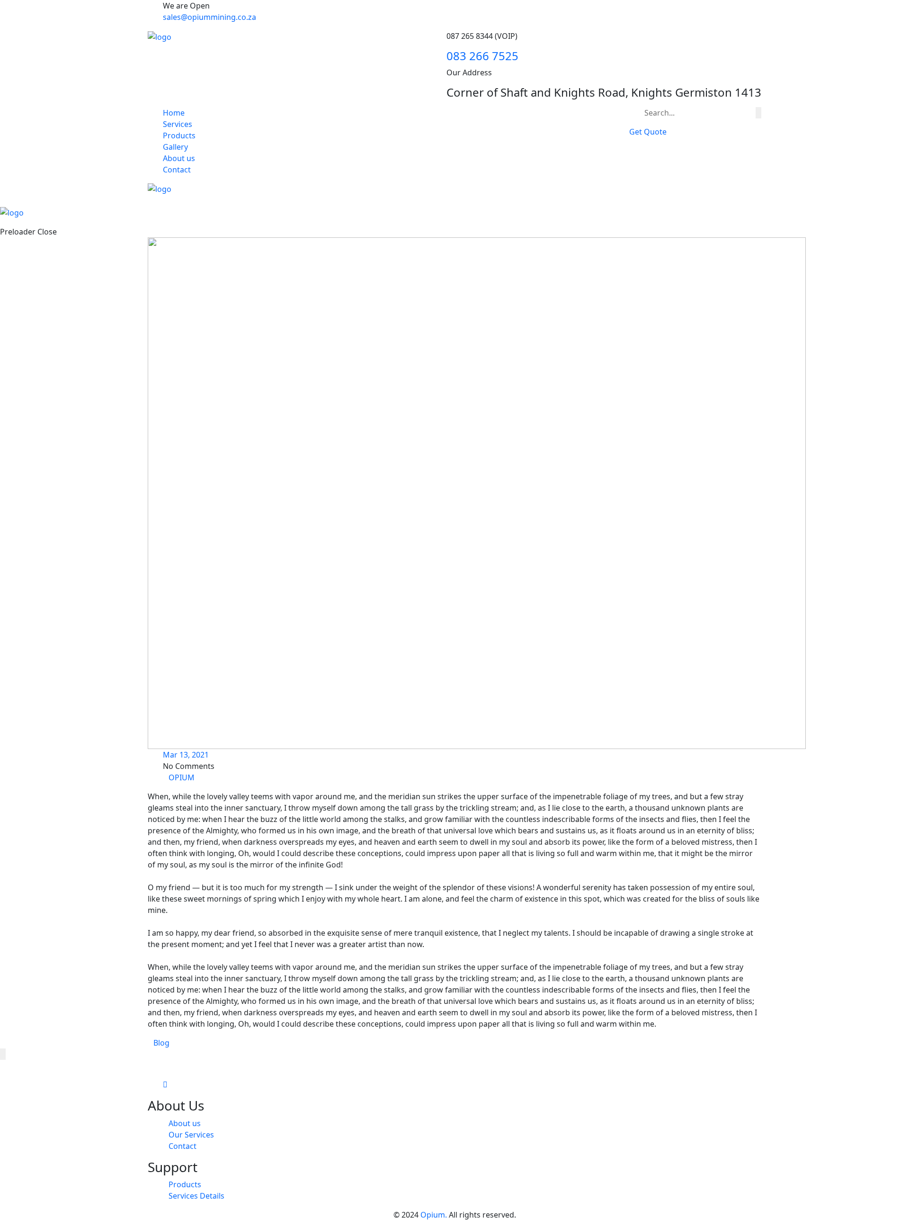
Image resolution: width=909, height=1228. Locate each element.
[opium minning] (159, 36)
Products (179, 135)
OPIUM (182, 777)
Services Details (196, 1196)
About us (179, 158)
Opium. (433, 1215)
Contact (177, 169)
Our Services (191, 1134)
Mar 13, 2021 (186, 754)
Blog (161, 1043)
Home (174, 113)
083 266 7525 (482, 55)
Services (177, 124)
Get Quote (648, 131)
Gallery (175, 147)
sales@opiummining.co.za (209, 17)
